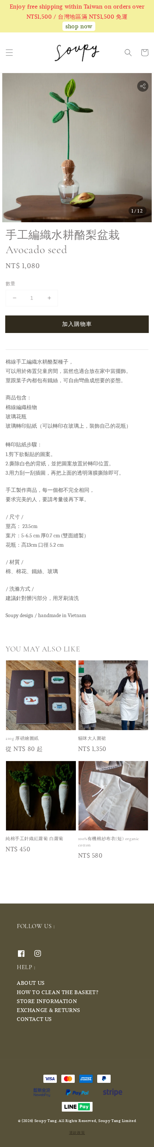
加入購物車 (77, 324)
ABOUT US (31, 982)
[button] (9, 52)
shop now (78, 26)
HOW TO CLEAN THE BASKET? (57, 992)
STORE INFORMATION (47, 1001)
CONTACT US (34, 1018)
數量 (11, 283)
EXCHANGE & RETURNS (48, 1010)
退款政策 (77, 1132)
